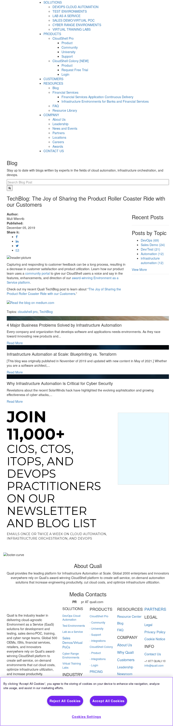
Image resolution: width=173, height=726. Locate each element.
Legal (148, 624)
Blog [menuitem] (55, 88)
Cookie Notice (154, 638)
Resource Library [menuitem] (64, 110)
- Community (97, 622)
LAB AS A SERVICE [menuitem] (66, 16)
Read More (15, 343)
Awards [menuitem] (57, 146)
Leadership (125, 667)
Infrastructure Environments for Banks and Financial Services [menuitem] (105, 101)
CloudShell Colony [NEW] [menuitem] (70, 61)
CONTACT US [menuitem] (53, 151)
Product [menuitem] (67, 43)
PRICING (96, 671)
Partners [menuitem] (58, 133)
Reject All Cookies (65, 701)
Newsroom (124, 674)
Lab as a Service (72, 631)
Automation (152, 253)
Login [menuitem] (65, 74)
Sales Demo (153, 244)
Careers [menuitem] (58, 142)
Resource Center (129, 616)
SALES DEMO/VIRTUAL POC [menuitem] (73, 20)
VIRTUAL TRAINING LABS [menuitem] (71, 29)
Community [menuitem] (69, 47)
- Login (94, 665)
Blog (120, 623)
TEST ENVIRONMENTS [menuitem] (69, 11)
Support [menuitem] (67, 56)
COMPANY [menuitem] (51, 115)
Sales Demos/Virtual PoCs (72, 642)
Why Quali (125, 652)
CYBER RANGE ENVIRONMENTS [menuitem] (76, 25)
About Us (124, 644)
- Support (95, 634)
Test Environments (73, 625)
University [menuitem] (68, 52)
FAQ (120, 630)
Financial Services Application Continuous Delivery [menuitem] (97, 97)
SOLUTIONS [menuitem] (52, 2)
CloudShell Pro (99, 616)
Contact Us (152, 653)
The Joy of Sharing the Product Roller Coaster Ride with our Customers (64, 291)
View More (139, 269)
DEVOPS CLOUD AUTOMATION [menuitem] (75, 7)
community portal (37, 273)
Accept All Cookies (108, 701)
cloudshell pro (28, 311)
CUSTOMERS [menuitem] (53, 79)
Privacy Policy (155, 631)
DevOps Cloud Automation (71, 617)
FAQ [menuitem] (55, 106)
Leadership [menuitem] (60, 124)
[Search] (10, 188)
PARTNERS (155, 609)
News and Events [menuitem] (64, 128)
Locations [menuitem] (59, 137)
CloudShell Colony (101, 647)
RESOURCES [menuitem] (53, 83)
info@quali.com (154, 665)
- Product (95, 653)
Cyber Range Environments (70, 655)
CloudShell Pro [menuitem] (63, 38)
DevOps (150, 240)
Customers (125, 659)
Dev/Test (150, 249)
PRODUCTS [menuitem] (52, 34)
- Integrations (98, 640)
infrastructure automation (152, 260)
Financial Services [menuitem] (65, 92)
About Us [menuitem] (59, 119)
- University (96, 628)
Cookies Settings (86, 716)
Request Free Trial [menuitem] (74, 70)
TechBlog (46, 311)
